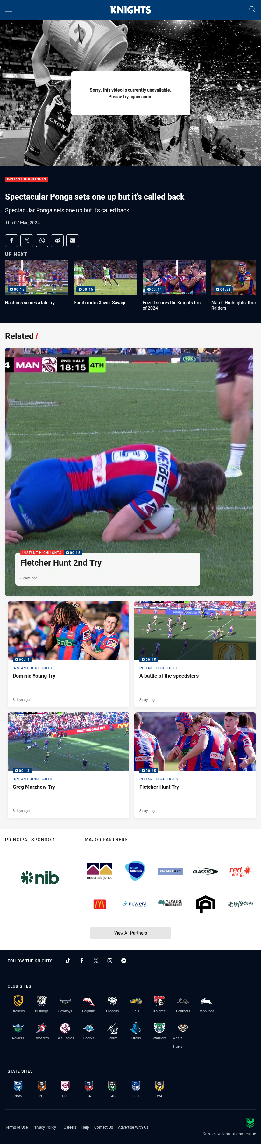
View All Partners (130, 933)
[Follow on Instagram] (109, 960)
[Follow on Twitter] (95, 960)
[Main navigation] (8, 9)
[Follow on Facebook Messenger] (123, 960)
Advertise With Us (133, 1127)
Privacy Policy (44, 1127)
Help (85, 1127)
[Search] (252, 10)
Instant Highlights (26, 180)
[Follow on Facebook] (81, 960)
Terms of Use (16, 1127)
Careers (70, 1127)
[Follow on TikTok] (67, 960)
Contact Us (103, 1127)
